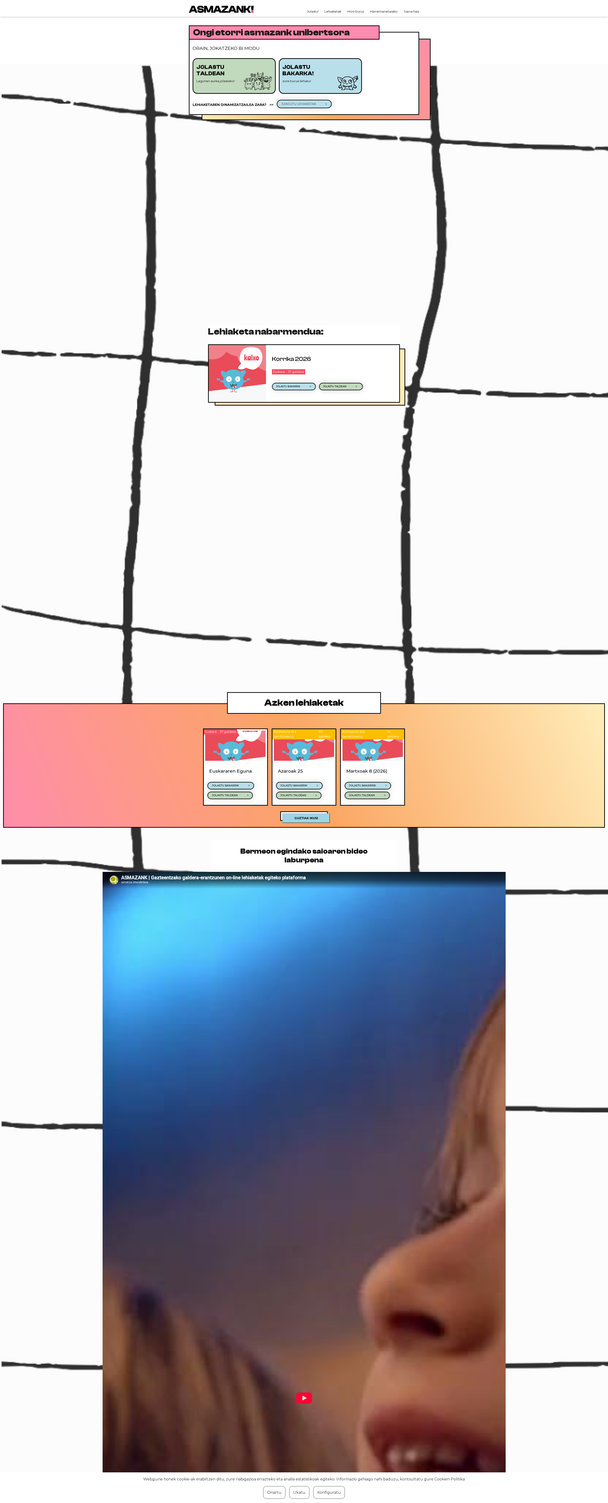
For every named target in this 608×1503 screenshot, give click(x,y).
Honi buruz (355, 11)
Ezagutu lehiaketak (299, 104)
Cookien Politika (449, 1479)
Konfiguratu (329, 1492)
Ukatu (299, 1492)
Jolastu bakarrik (288, 386)
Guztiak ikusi (306, 818)
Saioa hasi (411, 11)
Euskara (279, 371)
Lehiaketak (332, 11)
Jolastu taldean (335, 386)
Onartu (274, 1492)
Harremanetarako (384, 11)
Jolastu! (312, 11)
